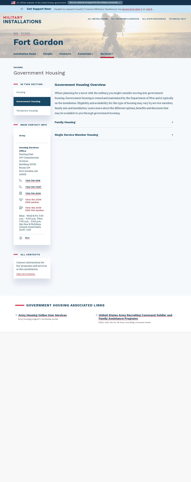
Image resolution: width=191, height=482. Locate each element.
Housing (20, 92)
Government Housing (28, 101)
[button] (95, 2)
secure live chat (131, 9)
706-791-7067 (33, 187)
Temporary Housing (27, 110)
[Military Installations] (22, 22)
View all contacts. (25, 274)
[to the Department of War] (13, 2)
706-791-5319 (33, 193)
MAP (27, 238)
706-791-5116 (32, 180)
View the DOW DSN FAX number (34, 209)
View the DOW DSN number (33, 201)
